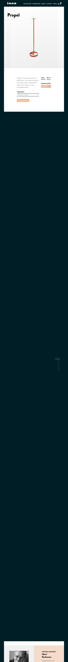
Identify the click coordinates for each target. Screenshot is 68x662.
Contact (49, 3)
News (55, 3)
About (43, 3)
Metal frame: (22, 95)
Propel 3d (44, 86)
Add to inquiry (24, 100)
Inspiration (36, 3)
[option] (34, 37)
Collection (27, 3)
